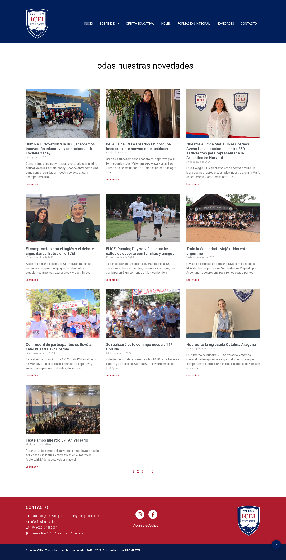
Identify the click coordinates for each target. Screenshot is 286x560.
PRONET (133, 550)
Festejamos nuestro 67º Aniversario (57, 440)
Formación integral (194, 24)
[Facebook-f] (152, 514)
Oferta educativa (140, 24)
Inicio (88, 24)
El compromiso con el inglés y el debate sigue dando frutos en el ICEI (60, 251)
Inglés (166, 24)
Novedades (225, 24)
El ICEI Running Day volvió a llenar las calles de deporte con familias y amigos (140, 251)
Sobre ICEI (107, 24)
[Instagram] (139, 514)
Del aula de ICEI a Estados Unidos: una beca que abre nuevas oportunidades (138, 146)
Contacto (249, 24)
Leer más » (32, 184)
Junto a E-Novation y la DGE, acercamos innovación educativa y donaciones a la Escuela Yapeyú (60, 148)
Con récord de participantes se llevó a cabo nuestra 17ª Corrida (58, 346)
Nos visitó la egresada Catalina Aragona (221, 344)
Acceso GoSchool (146, 525)
